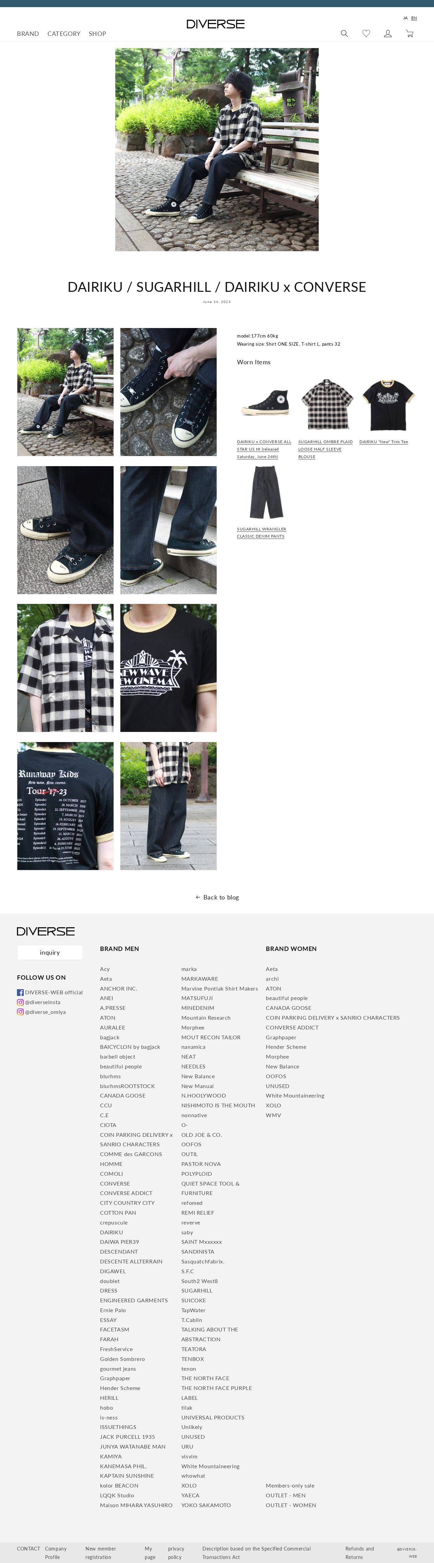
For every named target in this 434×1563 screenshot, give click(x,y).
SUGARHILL (196, 1290)
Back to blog (221, 897)
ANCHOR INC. (119, 988)
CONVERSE (115, 1183)
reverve (190, 1222)
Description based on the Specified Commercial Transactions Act (256, 1553)
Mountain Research (206, 1017)
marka (189, 968)
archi (272, 978)
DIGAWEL (113, 1271)
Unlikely (191, 1427)
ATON (107, 1017)
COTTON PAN (118, 1212)
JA (405, 17)
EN (414, 17)
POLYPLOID (196, 1173)
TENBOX (192, 1358)
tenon (188, 1368)
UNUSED (193, 1436)
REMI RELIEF (198, 1212)
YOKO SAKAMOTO (206, 1505)
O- (184, 1125)
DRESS (109, 1290)
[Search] (344, 33)
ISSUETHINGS (118, 1427)
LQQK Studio (117, 1495)
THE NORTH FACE (205, 1378)
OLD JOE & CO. (201, 1134)
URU (187, 1446)
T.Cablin (191, 1320)
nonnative (194, 1115)
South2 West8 (199, 1281)
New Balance (198, 1076)
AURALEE (112, 1027)
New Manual (197, 1086)
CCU (106, 1105)
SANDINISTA (198, 1251)
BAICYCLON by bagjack (130, 1046)
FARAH (109, 1339)
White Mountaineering (210, 1466)
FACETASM (115, 1329)
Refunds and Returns (360, 1553)
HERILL (109, 1397)
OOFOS (191, 1144)
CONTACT (28, 1548)
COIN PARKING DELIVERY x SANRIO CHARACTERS (333, 1017)
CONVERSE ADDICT (126, 1193)
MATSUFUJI (197, 998)
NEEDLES (193, 1066)
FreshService (116, 1349)
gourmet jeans (118, 1368)
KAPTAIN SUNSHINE (127, 1475)
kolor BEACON (119, 1485)
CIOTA (108, 1125)
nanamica (193, 1046)
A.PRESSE (113, 1007)
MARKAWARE (199, 978)
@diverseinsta (43, 1002)
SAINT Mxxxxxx (201, 1241)
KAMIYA (111, 1456)
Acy (105, 968)
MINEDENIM (197, 1007)
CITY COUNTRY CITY (127, 1202)
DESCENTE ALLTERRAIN (131, 1261)
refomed (192, 1202)
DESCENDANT (119, 1251)
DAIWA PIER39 (119, 1241)
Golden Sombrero (122, 1358)
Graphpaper (115, 1378)
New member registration (100, 1553)
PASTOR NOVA (201, 1163)
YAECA (190, 1495)
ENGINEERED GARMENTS (134, 1300)
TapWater (193, 1310)
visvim (189, 1456)
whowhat (193, 1475)
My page (150, 1553)
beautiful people (121, 1066)
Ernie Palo (113, 1310)
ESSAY (108, 1320)
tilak (187, 1407)
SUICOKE (193, 1300)
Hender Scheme (120, 1388)
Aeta (106, 978)
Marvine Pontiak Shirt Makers (219, 988)
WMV (273, 1115)
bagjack (109, 1037)
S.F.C (187, 1271)
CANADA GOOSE (122, 1095)
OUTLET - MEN (285, 1495)
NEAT (188, 1056)
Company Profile (55, 1553)
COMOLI (111, 1173)
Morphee (192, 1027)
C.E (104, 1115)
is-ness (109, 1417)
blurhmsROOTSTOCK (127, 1086)
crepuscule (114, 1222)
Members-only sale (290, 1485)
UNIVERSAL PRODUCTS (213, 1417)
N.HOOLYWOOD (203, 1095)
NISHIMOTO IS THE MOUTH (218, 1105)
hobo (106, 1407)
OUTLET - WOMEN (291, 1505)
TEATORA (193, 1349)
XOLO (189, 1485)
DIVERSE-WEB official (54, 992)
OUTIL (189, 1154)
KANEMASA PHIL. (123, 1466)
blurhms (110, 1076)
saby (187, 1232)
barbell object (117, 1056)
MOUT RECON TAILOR (211, 1037)
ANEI (106, 998)
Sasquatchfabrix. (203, 1261)
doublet (110, 1281)
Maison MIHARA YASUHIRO (136, 1505)
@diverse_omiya (45, 1011)
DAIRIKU (111, 1232)
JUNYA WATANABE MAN (133, 1446)
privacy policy (176, 1553)
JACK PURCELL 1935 (127, 1436)
